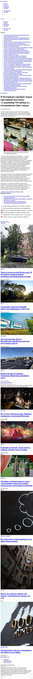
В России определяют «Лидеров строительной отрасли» (14, 89)
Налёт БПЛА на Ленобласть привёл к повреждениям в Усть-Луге (16, 53)
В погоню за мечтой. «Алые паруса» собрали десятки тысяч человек (15, 449)
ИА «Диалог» (4, 1)
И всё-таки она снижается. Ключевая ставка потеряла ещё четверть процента (17, 84)
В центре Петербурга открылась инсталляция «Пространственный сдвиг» (18, 81)
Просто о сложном (5, 536)
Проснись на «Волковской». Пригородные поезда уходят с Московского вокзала (18, 62)
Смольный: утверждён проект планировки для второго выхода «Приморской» (18, 70)
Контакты (6, 659)
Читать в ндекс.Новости (9, 191)
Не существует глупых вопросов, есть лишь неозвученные (16, 540)
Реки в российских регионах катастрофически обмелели (16, 209)
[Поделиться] (2, 676)
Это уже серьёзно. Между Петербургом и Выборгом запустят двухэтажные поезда (17, 42)
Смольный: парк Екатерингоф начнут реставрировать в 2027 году (16, 35)
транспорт (3, 336)
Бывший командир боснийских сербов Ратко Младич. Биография (15, 213)
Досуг (2, 444)
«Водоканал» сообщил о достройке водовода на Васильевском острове (16, 73)
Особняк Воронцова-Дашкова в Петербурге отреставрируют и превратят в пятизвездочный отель (18, 78)
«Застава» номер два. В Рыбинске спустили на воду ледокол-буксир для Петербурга (18, 48)
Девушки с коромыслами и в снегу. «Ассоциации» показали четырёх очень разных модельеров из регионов (16, 483)
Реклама (6, 12)
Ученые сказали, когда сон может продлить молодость (15, 217)
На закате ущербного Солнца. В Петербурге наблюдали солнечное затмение (15, 56)
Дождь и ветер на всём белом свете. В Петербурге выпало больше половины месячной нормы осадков (16, 39)
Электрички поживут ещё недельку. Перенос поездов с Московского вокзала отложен (17, 51)
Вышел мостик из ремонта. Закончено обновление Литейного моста (16, 45)
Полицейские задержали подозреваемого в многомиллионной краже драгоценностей (15, 202)
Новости (6, 4)
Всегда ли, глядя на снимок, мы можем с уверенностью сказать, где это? (15, 596)
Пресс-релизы (7, 662)
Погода (2, 269)
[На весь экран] (4, 676)
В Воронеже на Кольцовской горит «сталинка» (17, 214)
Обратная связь (8, 661)
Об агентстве (7, 10)
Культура (3, 410)
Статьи (5, 5)
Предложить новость (6, 382)
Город (2, 303)
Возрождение (4, 647)
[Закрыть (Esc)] (1, 676)
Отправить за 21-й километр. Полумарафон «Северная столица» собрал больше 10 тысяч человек (18, 59)
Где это (2, 590)
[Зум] (5, 676)
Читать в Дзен (19, 191)
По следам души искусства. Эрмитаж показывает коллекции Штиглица (16, 415)
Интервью (6, 6)
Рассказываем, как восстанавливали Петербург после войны (16, 651)
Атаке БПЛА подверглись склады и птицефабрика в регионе (15, 87)
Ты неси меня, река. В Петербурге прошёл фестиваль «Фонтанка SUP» (18, 76)
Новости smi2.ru (5, 221)
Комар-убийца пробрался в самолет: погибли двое (15, 206)
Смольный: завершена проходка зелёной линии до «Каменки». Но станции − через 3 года (17, 64)
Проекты (6, 8)
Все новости (4, 93)
